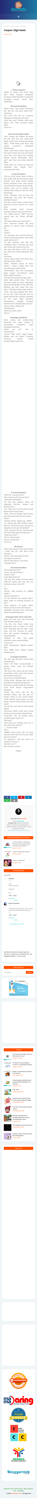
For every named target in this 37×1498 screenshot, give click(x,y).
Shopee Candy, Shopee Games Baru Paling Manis (22, 1135)
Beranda (6, 26)
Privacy (27, 830)
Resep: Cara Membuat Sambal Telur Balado (22, 1072)
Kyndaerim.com (16, 1493)
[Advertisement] (18, 60)
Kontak (15, 830)
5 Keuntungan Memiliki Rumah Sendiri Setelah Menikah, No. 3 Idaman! (22, 1082)
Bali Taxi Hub (19, 1489)
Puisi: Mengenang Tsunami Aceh (22, 1125)
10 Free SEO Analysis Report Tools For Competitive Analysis (22, 1064)
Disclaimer (21, 830)
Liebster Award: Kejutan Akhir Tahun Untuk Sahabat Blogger (22, 1099)
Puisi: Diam (16, 1090)
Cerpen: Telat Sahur (19, 860)
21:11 (10, 905)
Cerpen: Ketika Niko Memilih (21, 852)
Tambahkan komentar (16, 924)
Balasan (12, 898)
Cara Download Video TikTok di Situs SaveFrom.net (22, 1055)
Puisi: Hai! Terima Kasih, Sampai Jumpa (22, 1108)
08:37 (10, 881)
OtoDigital (20, 1491)
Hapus (14, 895)
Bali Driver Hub (8, 1489)
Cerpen (12, 26)
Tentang (10, 830)
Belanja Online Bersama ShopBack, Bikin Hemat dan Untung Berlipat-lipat (21, 1117)
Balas (10, 895)
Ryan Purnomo (14, 903)
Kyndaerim (23, 818)
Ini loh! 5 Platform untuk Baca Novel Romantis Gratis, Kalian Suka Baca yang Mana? (21, 844)
